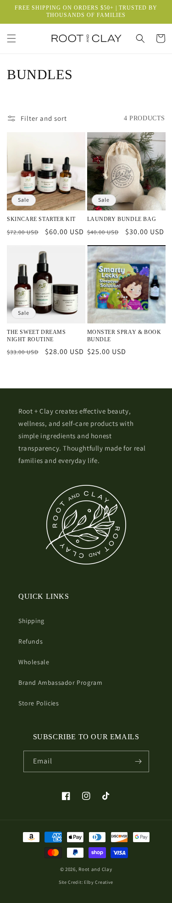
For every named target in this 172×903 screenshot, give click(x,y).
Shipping (31, 621)
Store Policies (38, 703)
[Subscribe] (138, 761)
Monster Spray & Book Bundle (124, 336)
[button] (11, 38)
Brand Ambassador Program (60, 682)
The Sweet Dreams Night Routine (36, 336)
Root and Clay (95, 869)
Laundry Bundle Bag (121, 219)
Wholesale (33, 662)
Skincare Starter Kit (41, 219)
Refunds (30, 641)
